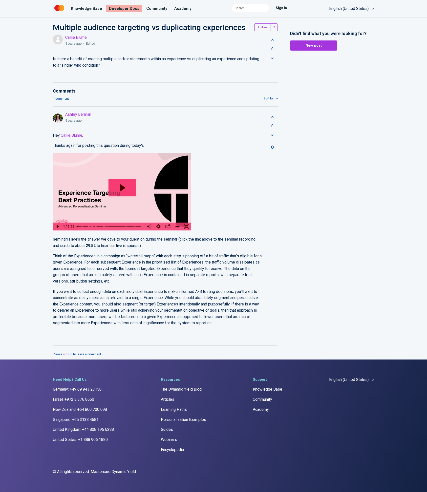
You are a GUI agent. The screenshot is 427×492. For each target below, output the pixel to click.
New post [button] (313, 45)
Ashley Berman (78, 114)
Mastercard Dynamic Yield (113, 471)
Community (156, 8)
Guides (167, 429)
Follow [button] (262, 27)
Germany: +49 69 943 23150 (77, 389)
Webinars (169, 439)
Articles (167, 399)
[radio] (272, 40)
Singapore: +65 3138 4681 (76, 419)
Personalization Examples (183, 419)
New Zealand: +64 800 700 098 (80, 409)
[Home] (60, 11)
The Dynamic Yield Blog (181, 389)
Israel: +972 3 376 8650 (73, 399)
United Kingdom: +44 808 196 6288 (83, 429)
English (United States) (349, 8)
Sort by (268, 98)
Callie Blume (76, 37)
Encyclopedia (172, 449)
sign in (67, 354)
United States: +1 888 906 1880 (80, 439)
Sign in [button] (281, 8)
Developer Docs (124, 8)
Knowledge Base (86, 8)
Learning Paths (174, 409)
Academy (183, 8)
